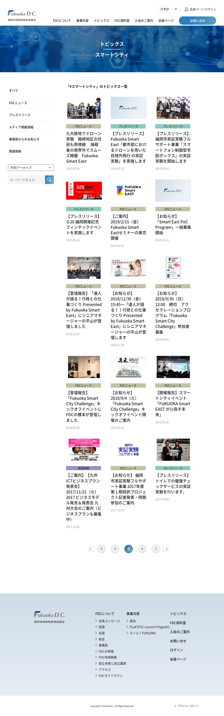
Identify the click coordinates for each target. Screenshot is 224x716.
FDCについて (62, 20)
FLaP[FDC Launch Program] (150, 627)
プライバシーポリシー (189, 706)
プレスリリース (19, 115)
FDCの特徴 (106, 651)
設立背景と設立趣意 (112, 663)
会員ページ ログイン (203, 9)
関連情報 (15, 151)
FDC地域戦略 (108, 657)
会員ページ (166, 20)
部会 (133, 621)
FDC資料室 (122, 20)
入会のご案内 (144, 20)
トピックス (101, 20)
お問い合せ (178, 641)
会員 (102, 633)
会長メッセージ (109, 621)
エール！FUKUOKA (143, 633)
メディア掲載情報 (21, 127)
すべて (13, 90)
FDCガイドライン (111, 675)
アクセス (105, 669)
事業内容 (82, 20)
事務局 (103, 645)
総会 (102, 639)
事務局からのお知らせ (24, 139)
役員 (102, 627)
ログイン (176, 649)
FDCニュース (18, 102)
